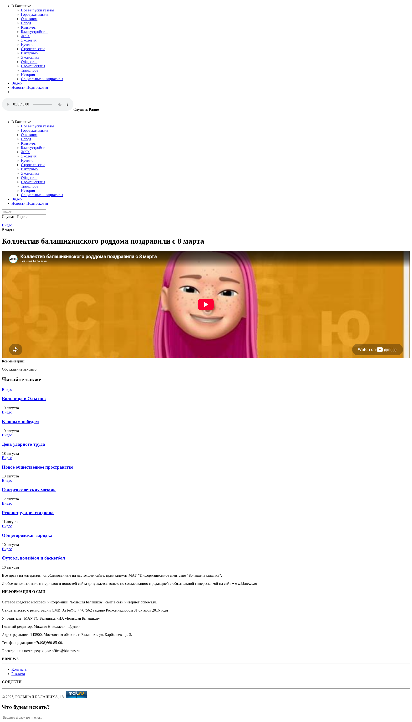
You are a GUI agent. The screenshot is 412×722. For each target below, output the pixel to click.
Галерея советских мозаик (29, 489)
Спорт (26, 23)
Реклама (18, 674)
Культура (28, 27)
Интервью (29, 53)
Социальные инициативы (42, 79)
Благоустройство (34, 32)
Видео (16, 83)
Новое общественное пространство (37, 467)
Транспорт (29, 70)
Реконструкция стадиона (28, 512)
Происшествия (33, 66)
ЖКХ (25, 36)
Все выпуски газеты (37, 10)
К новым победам (20, 421)
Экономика (30, 57)
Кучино (27, 44)
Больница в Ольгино (24, 398)
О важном (29, 19)
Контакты (19, 669)
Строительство (33, 49)
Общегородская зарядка (27, 535)
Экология (28, 40)
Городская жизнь (34, 14)
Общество (29, 62)
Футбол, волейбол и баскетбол (33, 557)
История (28, 75)
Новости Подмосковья (29, 87)
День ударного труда (23, 444)
